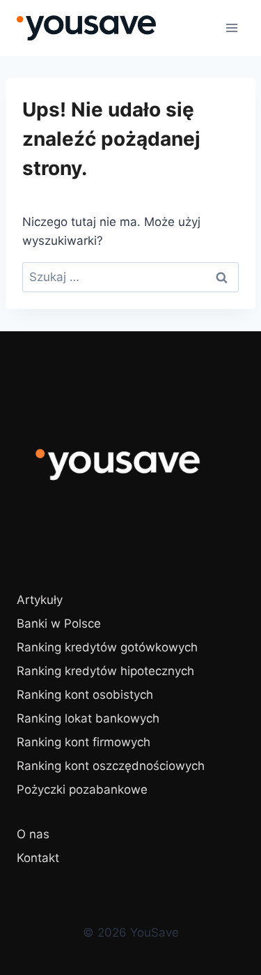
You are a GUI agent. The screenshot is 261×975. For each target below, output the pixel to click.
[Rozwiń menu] (231, 27)
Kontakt (38, 858)
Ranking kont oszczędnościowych (111, 766)
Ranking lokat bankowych (88, 718)
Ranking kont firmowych (83, 742)
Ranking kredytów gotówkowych (107, 647)
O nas (33, 834)
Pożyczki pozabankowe (82, 789)
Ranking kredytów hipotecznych (105, 671)
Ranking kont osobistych (85, 695)
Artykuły (40, 600)
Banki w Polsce (59, 623)
